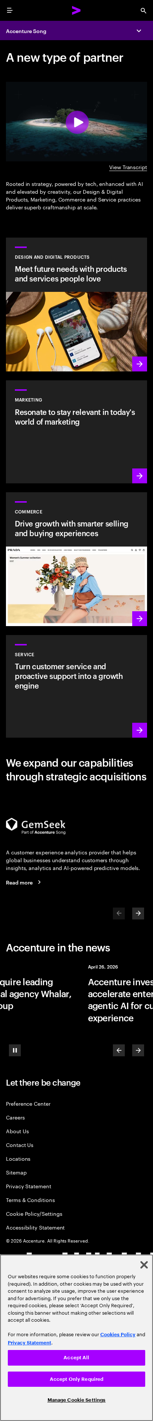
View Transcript (128, 167)
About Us (17, 1131)
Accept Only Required (77, 1379)
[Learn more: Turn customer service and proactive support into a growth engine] (76, 686)
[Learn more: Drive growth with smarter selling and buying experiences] (76, 559)
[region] (76, 1337)
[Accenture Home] (76, 10)
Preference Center (28, 1103)
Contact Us (19, 1144)
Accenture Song (26, 30)
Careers (15, 1117)
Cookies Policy (118, 1334)
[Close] (144, 1265)
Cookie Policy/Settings (34, 1213)
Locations (18, 1158)
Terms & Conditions (30, 1200)
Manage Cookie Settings (77, 1400)
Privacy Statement (28, 1186)
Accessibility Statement (35, 1227)
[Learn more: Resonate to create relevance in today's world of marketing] (76, 431)
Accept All (76, 1357)
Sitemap (16, 1172)
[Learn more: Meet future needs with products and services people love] (76, 304)
